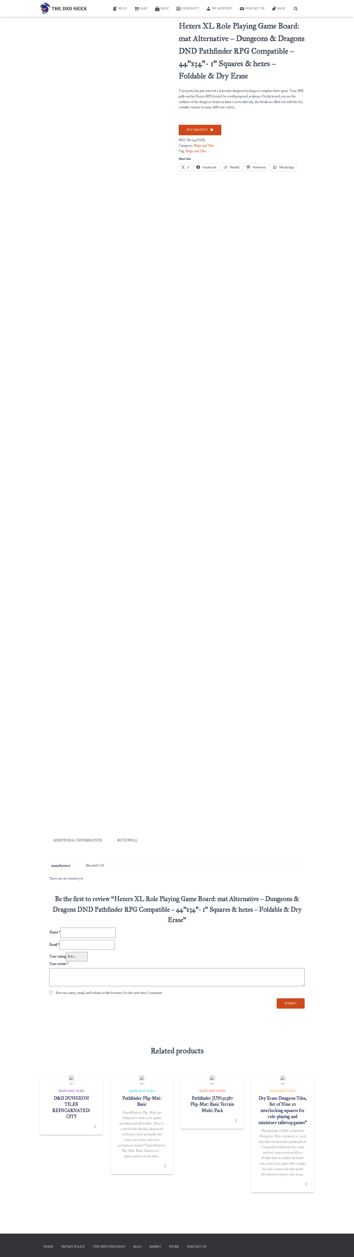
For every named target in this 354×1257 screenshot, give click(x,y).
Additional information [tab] (77, 840)
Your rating (57, 956)
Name (54, 932)
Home (48, 1246)
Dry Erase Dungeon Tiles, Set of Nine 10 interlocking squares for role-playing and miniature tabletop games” (282, 1110)
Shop (165, 8)
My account (222, 8)
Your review (58, 964)
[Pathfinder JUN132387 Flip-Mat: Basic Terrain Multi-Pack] (212, 1079)
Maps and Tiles (204, 146)
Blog (122, 8)
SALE (281, 8)
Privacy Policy (73, 1246)
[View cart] (308, 8)
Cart (144, 8)
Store (174, 1246)
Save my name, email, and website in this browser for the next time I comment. (109, 993)
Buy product (197, 130)
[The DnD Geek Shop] (64, 8)
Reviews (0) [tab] (127, 840)
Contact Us (254, 8)
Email (54, 945)
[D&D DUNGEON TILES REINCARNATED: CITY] (71, 1079)
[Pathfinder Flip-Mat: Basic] (141, 1079)
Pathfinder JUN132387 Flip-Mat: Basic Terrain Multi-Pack (212, 1104)
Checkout (190, 8)
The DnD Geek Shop (109, 1246)
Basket (155, 1246)
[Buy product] (95, 1127)
